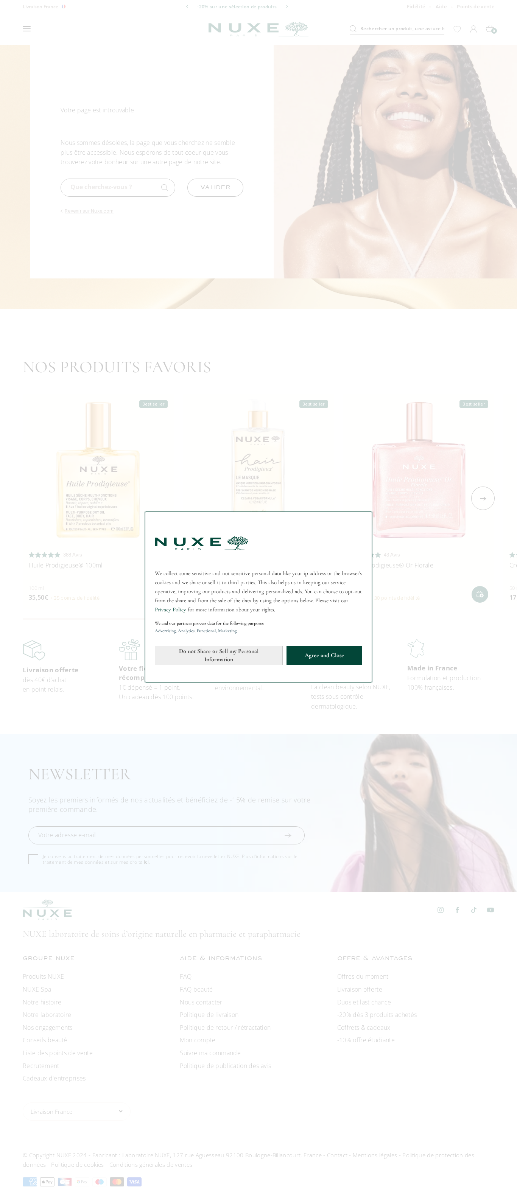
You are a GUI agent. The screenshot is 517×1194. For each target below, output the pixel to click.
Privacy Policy (170, 609)
